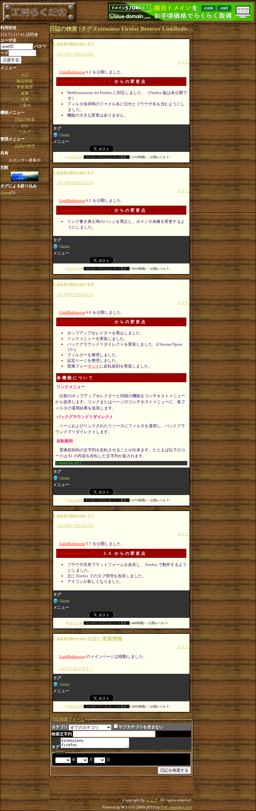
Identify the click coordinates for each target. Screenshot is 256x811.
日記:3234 (74, 623)
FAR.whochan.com (176, 807)
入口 (25, 75)
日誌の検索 (25, 119)
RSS (24, 125)
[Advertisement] (224, 117)
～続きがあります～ (75, 668)
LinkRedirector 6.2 (73, 44)
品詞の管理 (25, 146)
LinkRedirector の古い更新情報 (87, 638)
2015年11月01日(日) (75, 54)
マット (93, 366)
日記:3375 (74, 157)
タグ (56, 746)
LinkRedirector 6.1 (84, 81)
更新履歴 (25, 87)
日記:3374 (74, 268)
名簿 (25, 99)
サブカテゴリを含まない (141, 726)
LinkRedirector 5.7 (84, 321)
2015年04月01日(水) (75, 182)
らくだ (183, 62)
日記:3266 (74, 500)
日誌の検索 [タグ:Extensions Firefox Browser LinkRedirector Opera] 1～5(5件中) (121, 29)
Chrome (64, 134)
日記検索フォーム (68, 719)
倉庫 (25, 93)
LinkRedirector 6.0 (84, 210)
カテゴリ (60, 726)
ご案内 (25, 105)
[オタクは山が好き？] (24, 177)
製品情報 (25, 81)
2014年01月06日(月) (75, 294)
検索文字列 (62, 734)
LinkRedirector (72, 72)
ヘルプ (25, 131)
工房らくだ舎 (39, 12)
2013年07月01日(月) (75, 525)
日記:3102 (74, 706)
